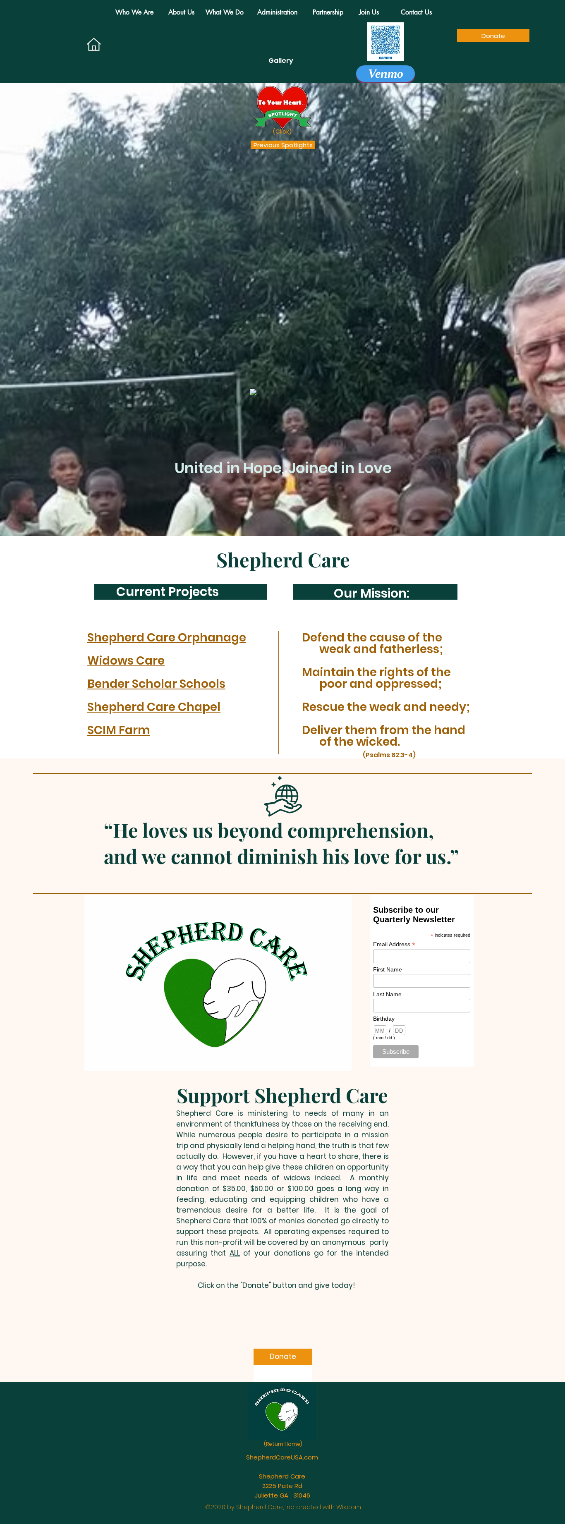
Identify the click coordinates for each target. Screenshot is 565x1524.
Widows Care (126, 661)
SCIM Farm (118, 730)
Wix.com (348, 1506)
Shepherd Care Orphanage (166, 637)
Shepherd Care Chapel (153, 707)
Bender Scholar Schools (156, 684)
